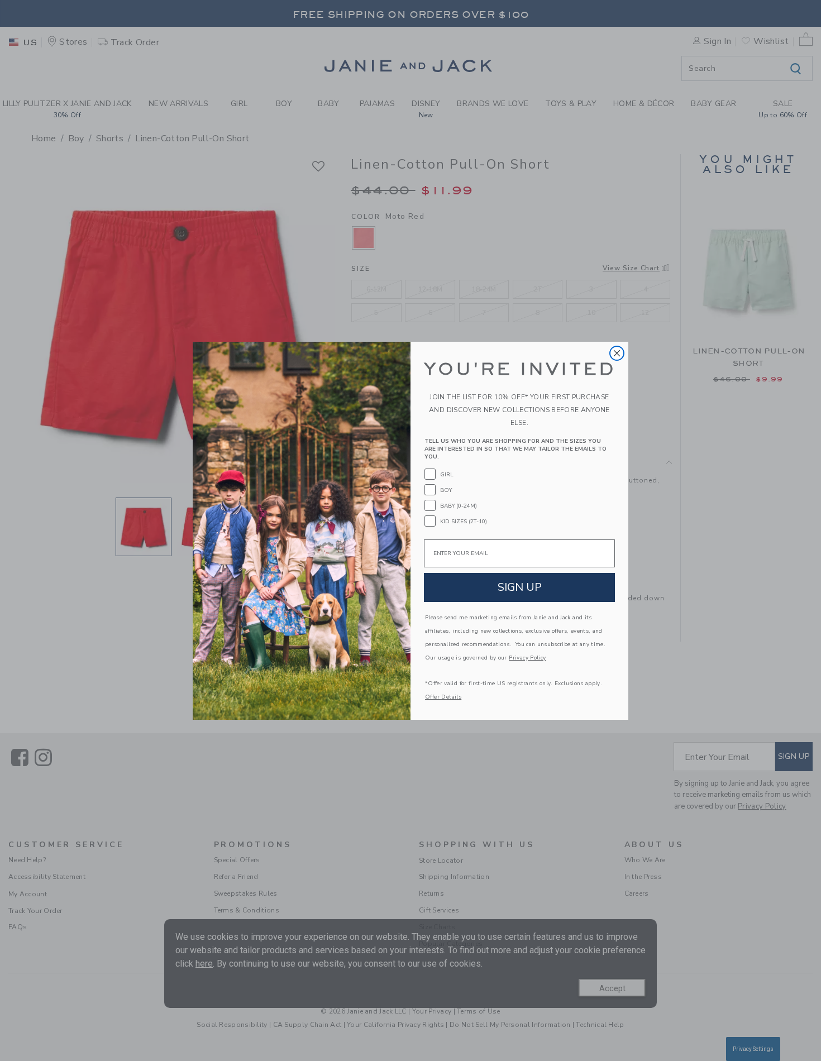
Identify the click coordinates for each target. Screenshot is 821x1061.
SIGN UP (520, 587)
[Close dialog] (617, 353)
